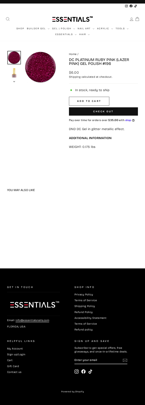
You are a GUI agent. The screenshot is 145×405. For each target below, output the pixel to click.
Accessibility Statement (90, 318)
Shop (20, 28)
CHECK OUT (103, 111)
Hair (83, 34)
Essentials (64, 34)
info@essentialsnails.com (32, 320)
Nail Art (85, 28)
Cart (10, 360)
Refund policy (83, 329)
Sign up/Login (16, 354)
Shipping (75, 76)
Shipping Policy (84, 306)
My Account (15, 348)
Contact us (14, 372)
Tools (121, 28)
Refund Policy (83, 312)
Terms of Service (85, 300)
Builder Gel (37, 28)
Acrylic (103, 28)
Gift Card (13, 366)
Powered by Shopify (72, 391)
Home (73, 54)
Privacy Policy (83, 294)
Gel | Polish (62, 28)
